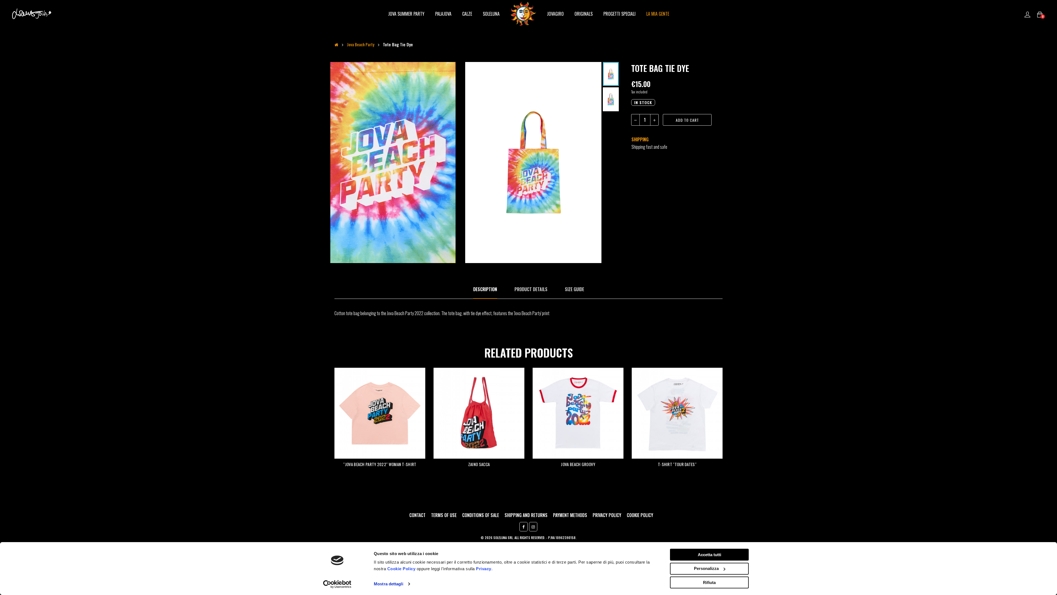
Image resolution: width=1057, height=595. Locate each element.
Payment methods (570, 515)
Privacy (483, 568)
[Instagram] (533, 526)
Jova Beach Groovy (578, 464)
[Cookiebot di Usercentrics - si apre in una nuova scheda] (337, 584)
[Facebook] (523, 526)
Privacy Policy (607, 515)
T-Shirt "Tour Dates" (677, 464)
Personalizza (706, 568)
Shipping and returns (526, 515)
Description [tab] (485, 289)
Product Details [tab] (530, 289)
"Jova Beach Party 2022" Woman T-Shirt (379, 464)
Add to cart (687, 120)
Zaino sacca (479, 464)
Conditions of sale (480, 515)
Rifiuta (709, 582)
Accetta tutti (709, 554)
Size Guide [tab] (574, 289)
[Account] (1027, 14)
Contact (417, 515)
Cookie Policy (401, 568)
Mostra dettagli (388, 584)
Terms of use (444, 515)
